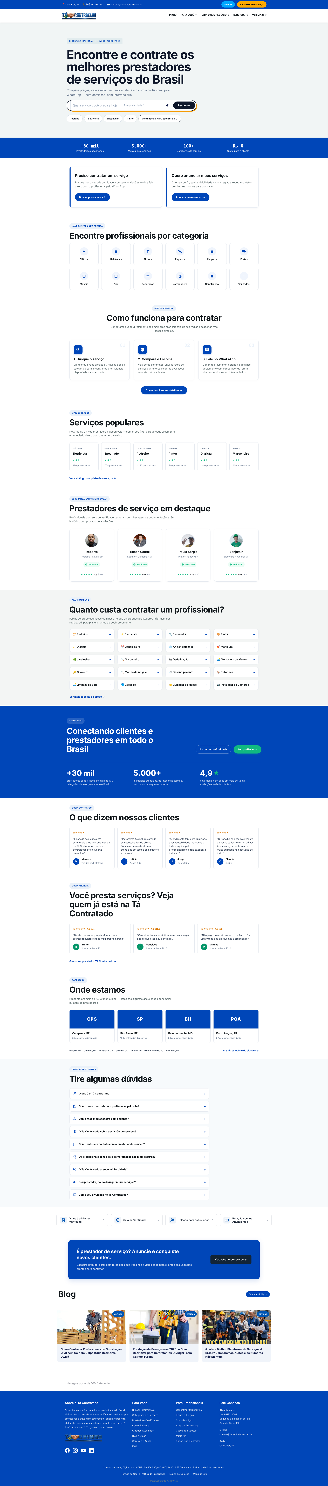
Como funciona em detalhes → (164, 390)
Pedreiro (74, 118)
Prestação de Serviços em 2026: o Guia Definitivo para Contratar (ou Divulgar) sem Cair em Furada (162, 1353)
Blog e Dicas (139, 1435)
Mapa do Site (200, 1473)
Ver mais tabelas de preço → (87, 696)
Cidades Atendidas (143, 1430)
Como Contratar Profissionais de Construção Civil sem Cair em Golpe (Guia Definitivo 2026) (91, 1353)
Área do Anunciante (187, 1425)
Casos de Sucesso (186, 1430)
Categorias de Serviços (145, 1415)
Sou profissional (247, 749)
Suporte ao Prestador (188, 1441)
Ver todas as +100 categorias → (160, 118)
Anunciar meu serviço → (190, 197)
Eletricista (93, 118)
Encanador (113, 118)
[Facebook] (67, 1450)
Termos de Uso (129, 1473)
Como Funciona (140, 1425)
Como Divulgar (184, 1420)
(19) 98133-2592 (93, 4)
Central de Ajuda (141, 1441)
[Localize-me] (167, 105)
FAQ (134, 1446)
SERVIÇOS (240, 15)
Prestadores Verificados (145, 1420)
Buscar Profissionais (143, 1409)
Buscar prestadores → (92, 197)
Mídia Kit (181, 1435)
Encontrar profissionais (213, 749)
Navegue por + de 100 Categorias (89, 1383)
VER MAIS (259, 15)
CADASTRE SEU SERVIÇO (251, 4)
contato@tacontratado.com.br (124, 4)
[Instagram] (75, 1450)
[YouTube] (83, 1450)
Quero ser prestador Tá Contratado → (92, 961)
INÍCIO (173, 15)
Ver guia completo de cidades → (240, 1050)
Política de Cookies (179, 1473)
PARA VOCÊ (189, 15)
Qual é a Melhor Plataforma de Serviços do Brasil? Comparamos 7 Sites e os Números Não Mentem (234, 1353)
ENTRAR (228, 4)
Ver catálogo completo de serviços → (92, 478)
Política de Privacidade (153, 1473)
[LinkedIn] (91, 1450)
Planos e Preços (185, 1415)
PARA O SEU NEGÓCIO (215, 15)
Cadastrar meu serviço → (231, 1259)
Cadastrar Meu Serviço (189, 1409)
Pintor (130, 118)
